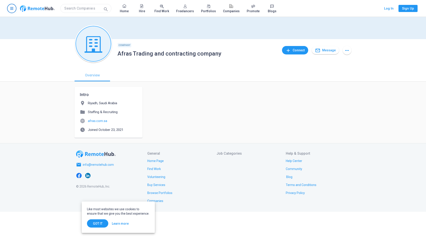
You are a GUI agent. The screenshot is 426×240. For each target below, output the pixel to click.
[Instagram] (105, 175)
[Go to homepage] (37, 8)
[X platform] (96, 175)
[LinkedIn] (87, 175)
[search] (85, 8)
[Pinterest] (114, 175)
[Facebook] (79, 175)
